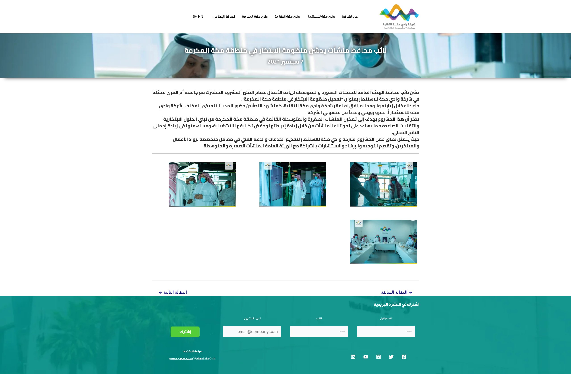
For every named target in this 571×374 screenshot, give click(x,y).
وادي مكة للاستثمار (321, 17)
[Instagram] (378, 356)
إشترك (185, 332)
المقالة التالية (173, 292)
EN (200, 16)
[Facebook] (403, 356)
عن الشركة (350, 17)
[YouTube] (365, 356)
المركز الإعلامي (224, 17)
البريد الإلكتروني (252, 318)
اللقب (319, 318)
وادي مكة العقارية (287, 17)
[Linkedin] (353, 356)
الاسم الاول (386, 318)
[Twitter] (391, 356)
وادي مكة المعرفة (255, 17)
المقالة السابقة (396, 292)
